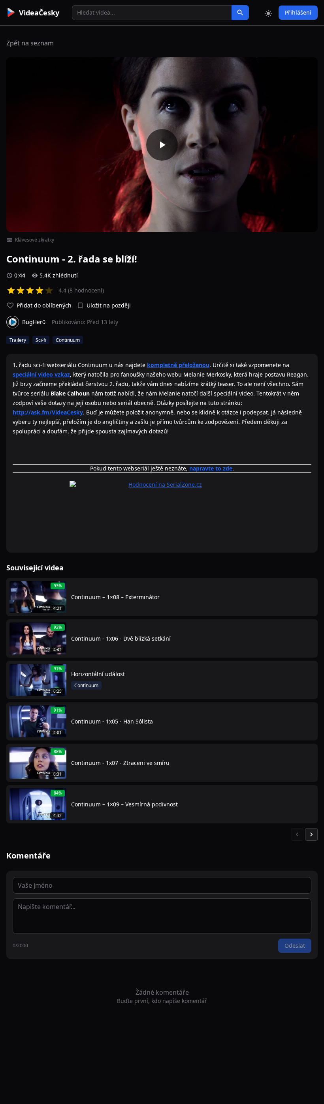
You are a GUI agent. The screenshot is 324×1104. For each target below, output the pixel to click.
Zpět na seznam (30, 43)
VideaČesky (39, 12)
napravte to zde (210, 468)
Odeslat (294, 945)
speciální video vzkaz (41, 374)
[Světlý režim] (268, 13)
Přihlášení (298, 12)
